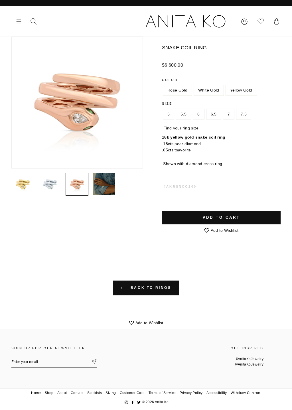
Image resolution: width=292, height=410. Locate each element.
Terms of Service (162, 393)
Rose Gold (177, 90)
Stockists (94, 393)
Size (167, 103)
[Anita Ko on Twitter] (139, 402)
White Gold (208, 90)
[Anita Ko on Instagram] (126, 402)
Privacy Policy (191, 393)
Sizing (111, 393)
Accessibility (216, 393)
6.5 (214, 114)
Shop (49, 393)
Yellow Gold (241, 90)
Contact (77, 393)
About (62, 393)
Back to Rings (150, 288)
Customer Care (132, 393)
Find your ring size (181, 128)
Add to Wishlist (224, 230)
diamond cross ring (204, 163)
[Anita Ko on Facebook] (132, 402)
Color (170, 80)
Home (36, 393)
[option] (77, 102)
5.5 (183, 114)
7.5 (244, 114)
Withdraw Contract (246, 393)
